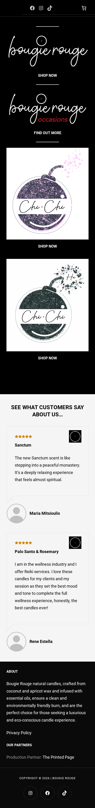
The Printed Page (58, 757)
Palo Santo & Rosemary (37, 551)
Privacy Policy (19, 732)
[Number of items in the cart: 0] (84, 8)
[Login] (68, 8)
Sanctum (23, 445)
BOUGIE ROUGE (64, 778)
